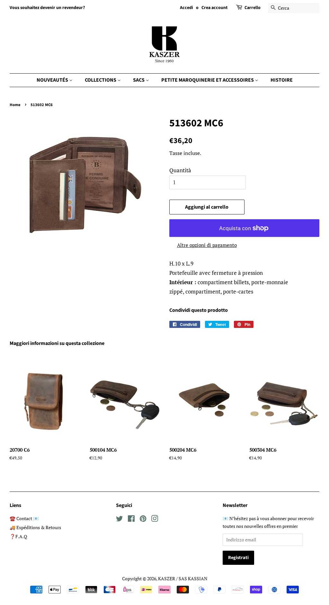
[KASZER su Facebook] (131, 520)
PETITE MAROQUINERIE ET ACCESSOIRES (208, 80)
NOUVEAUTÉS (53, 80)
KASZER (166, 578)
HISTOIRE (282, 80)
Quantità (180, 170)
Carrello (253, 8)
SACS (139, 80)
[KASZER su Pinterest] (143, 520)
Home (15, 105)
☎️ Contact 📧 (24, 518)
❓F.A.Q (18, 536)
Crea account (214, 8)
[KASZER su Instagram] (154, 520)
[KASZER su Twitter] (119, 520)
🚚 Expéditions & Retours (35, 527)
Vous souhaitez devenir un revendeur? (47, 8)
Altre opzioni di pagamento (207, 245)
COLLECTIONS (101, 80)
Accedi (186, 8)
